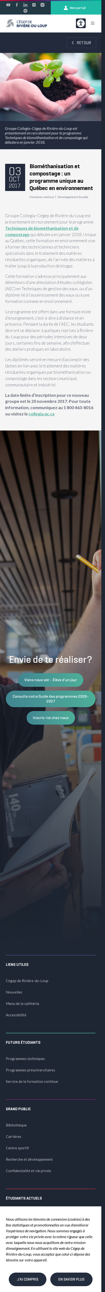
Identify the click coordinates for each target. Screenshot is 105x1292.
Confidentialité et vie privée (28, 1170)
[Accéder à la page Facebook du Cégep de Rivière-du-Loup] (17, 5)
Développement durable (73, 197)
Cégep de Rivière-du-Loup (27, 980)
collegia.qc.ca (41, 413)
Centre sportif (17, 1148)
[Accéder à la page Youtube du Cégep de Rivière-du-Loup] (8, 5)
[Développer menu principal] (92, 23)
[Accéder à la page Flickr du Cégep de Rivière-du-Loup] (34, 5)
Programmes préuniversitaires (30, 1070)
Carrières (13, 1136)
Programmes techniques (25, 1058)
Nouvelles (14, 992)
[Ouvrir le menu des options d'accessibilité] (81, 23)
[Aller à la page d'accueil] (26, 23)
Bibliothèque (16, 1125)
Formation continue (42, 197)
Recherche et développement (29, 1159)
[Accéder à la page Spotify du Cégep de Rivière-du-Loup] (25, 11)
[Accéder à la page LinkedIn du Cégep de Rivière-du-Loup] (25, 5)
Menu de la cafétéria (22, 1003)
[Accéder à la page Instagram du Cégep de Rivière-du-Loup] (42, 5)
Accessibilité (16, 1015)
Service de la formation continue (32, 1081)
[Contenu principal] (50, 232)
